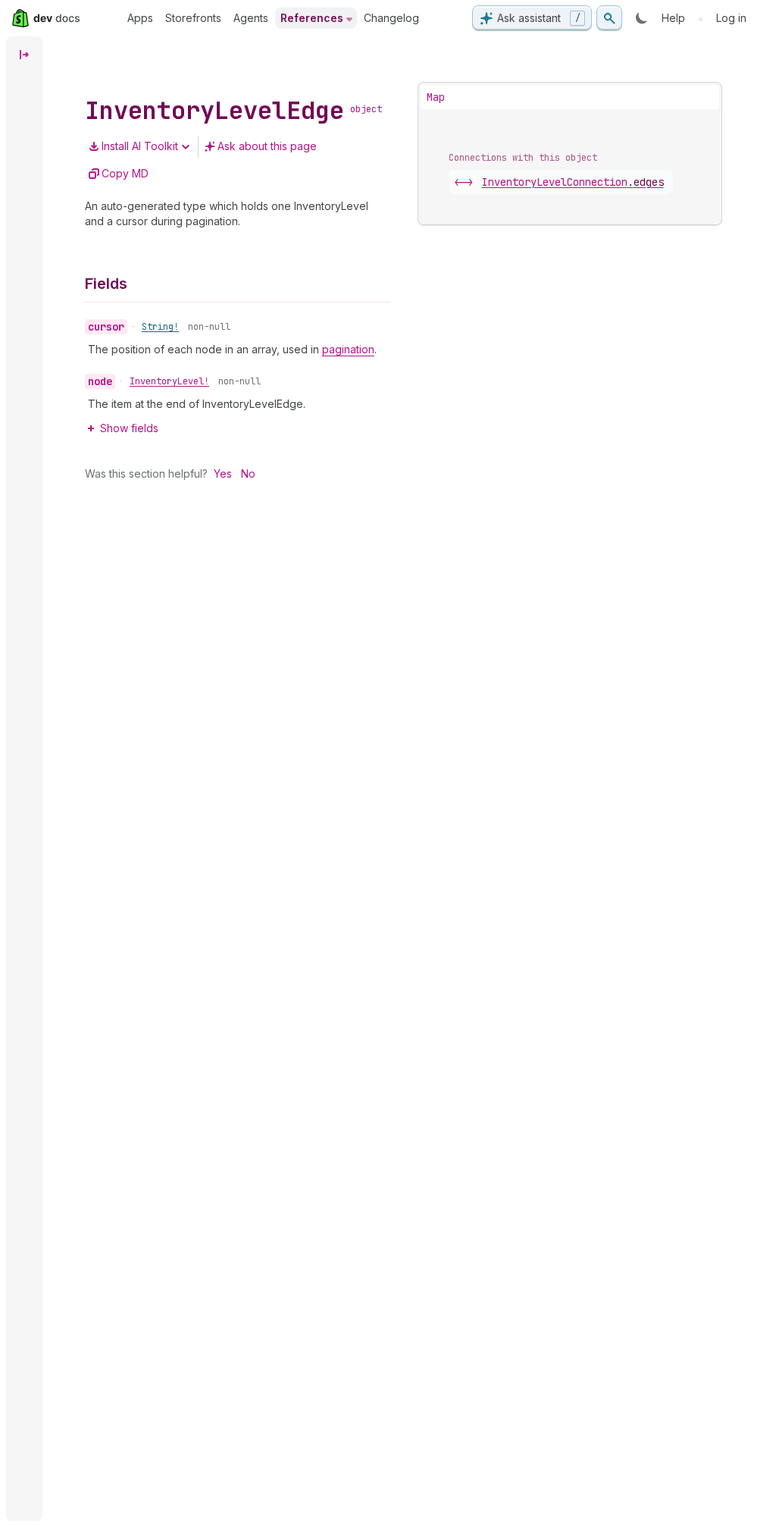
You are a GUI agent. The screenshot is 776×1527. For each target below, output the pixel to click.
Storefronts (193, 17)
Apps (140, 17)
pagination (348, 349)
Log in (731, 17)
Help (673, 17)
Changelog (391, 17)
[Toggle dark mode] (641, 18)
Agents (250, 17)
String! (160, 327)
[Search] (609, 18)
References (311, 17)
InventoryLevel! (169, 381)
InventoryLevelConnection (573, 182)
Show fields (129, 428)
